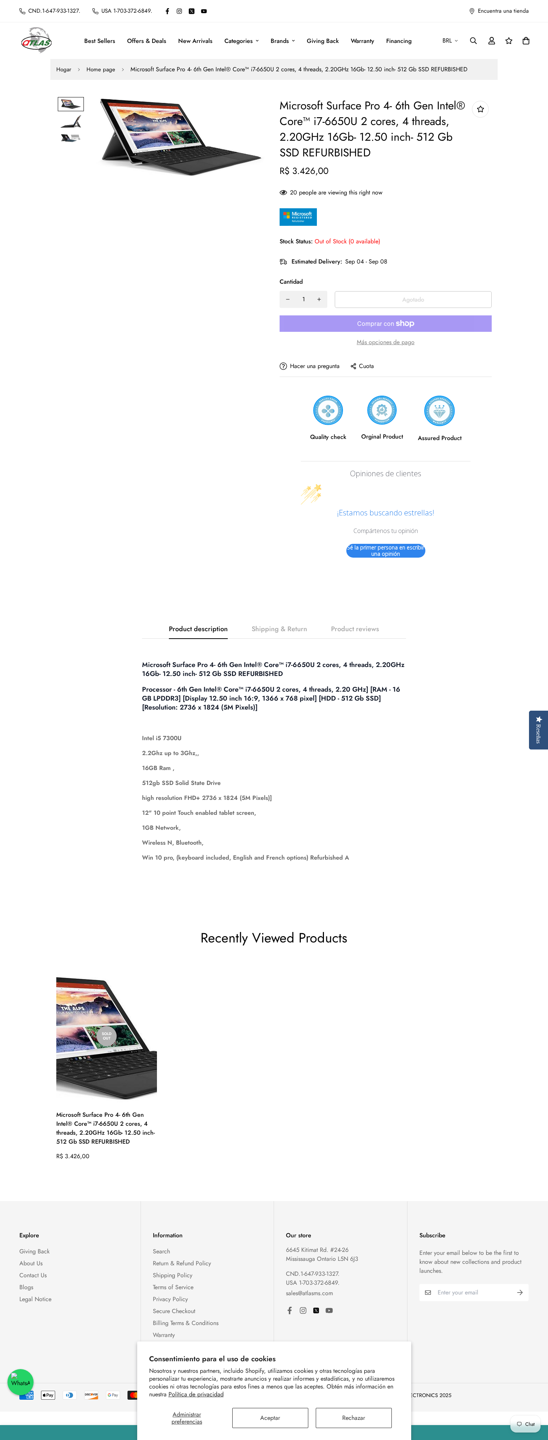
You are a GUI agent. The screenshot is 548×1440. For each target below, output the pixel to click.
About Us (30, 1263)
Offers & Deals (146, 41)
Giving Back (323, 41)
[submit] (520, 1292)
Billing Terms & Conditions (185, 1323)
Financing (399, 41)
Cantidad (291, 281)
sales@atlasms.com (309, 1293)
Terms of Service (173, 1287)
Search (161, 1251)
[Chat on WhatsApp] (20, 1382)
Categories (238, 41)
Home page (100, 69)
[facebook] (167, 11)
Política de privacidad (196, 1394)
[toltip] (480, 109)
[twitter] (191, 11)
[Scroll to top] (533, 1399)
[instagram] (179, 11)
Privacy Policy (170, 1299)
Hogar (63, 69)
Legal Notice (35, 1299)
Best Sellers (99, 41)
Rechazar (353, 1417)
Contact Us (33, 1275)
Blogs (26, 1287)
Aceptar (270, 1417)
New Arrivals (195, 41)
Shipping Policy (172, 1275)
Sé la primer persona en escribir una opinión (385, 551)
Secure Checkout (174, 1311)
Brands (280, 41)
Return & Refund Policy (182, 1263)
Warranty (362, 41)
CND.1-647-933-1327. (313, 1273)
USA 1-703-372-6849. (313, 1282)
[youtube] (204, 11)
